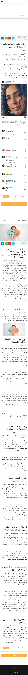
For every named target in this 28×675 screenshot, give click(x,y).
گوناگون (24, 39)
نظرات (14, 204)
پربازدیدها (21, 15)
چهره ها (19, 37)
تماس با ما (11, 672)
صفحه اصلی (16, 672)
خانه (24, 15)
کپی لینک (6, 196)
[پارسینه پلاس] (24, 1)
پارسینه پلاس (20, 64)
